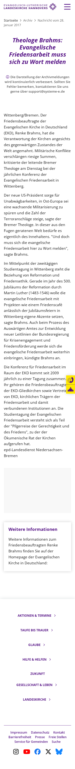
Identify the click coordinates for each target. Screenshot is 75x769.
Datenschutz (40, 732)
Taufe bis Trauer (34, 630)
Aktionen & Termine (34, 615)
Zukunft (37, 674)
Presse (40, 737)
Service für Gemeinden (31, 742)
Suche (56, 742)
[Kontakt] (70, 380)
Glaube (34, 645)
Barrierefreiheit (19, 737)
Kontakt (59, 732)
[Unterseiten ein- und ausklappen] (55, 615)
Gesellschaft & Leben (34, 685)
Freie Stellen (58, 737)
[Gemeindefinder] (70, 389)
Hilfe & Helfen (34, 659)
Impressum (18, 732)
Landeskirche (34, 699)
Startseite (11, 20)
